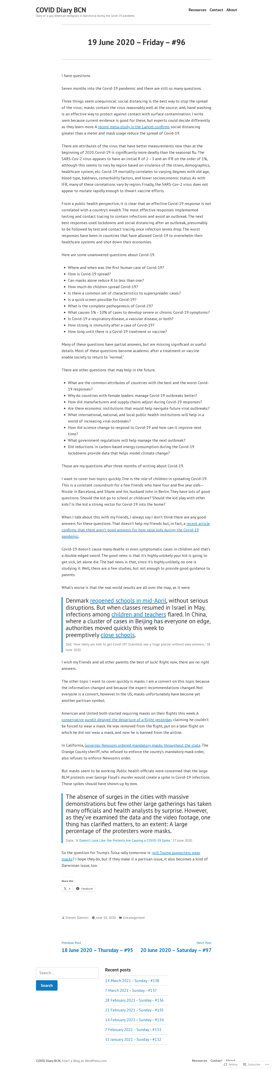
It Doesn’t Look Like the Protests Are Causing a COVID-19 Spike (123, 840)
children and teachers (139, 614)
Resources (197, 9)
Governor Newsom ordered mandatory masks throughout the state (142, 745)
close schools (118, 635)
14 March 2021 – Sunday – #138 (132, 980)
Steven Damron (77, 917)
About (231, 9)
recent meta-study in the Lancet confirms (134, 126)
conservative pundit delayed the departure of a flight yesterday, (117, 719)
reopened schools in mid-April (128, 600)
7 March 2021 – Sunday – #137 (131, 990)
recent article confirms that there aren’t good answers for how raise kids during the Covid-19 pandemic (136, 530)
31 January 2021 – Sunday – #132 (133, 1039)
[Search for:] (67, 973)
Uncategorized (133, 917)
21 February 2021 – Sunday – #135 (134, 1010)
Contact (216, 9)
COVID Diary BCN (61, 9)
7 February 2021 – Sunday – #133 (133, 1029)
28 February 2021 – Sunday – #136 (134, 1000)
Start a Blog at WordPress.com (84, 1060)
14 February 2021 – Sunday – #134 (134, 1019)
